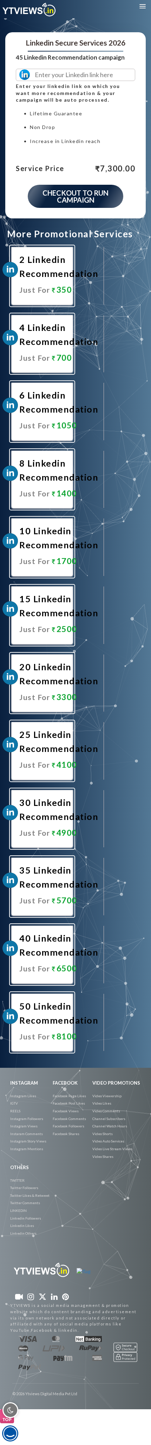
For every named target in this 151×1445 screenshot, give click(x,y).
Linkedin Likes (22, 1225)
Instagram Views (24, 1126)
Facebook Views (66, 1111)
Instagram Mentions (26, 1149)
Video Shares (102, 1156)
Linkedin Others (23, 1233)
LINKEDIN (18, 1210)
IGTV (14, 1103)
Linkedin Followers (25, 1218)
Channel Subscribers (108, 1119)
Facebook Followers (68, 1126)
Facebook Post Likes (69, 1103)
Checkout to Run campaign (75, 196)
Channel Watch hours (109, 1126)
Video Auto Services (108, 1141)
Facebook (65, 1083)
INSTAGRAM (24, 1083)
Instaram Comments (26, 1134)
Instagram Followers (26, 1119)
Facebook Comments (69, 1119)
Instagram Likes (23, 1096)
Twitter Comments (25, 1203)
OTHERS (19, 1167)
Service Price (40, 168)
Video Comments (106, 1111)
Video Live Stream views (112, 1149)
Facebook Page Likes (69, 1096)
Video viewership (107, 1096)
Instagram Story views (28, 1141)
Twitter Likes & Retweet (30, 1195)
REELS (15, 1111)
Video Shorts (102, 1134)
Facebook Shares (66, 1134)
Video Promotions (116, 1083)
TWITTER (17, 1180)
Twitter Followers (24, 1188)
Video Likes (101, 1103)
